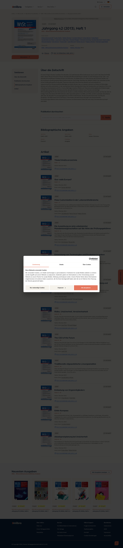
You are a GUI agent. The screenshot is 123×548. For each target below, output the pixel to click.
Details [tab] (61, 264)
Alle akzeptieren (86, 287)
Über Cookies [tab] (87, 264)
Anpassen (61, 287)
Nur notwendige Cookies (37, 287)
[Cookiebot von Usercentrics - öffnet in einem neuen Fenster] (90, 259)
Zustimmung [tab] (36, 264)
